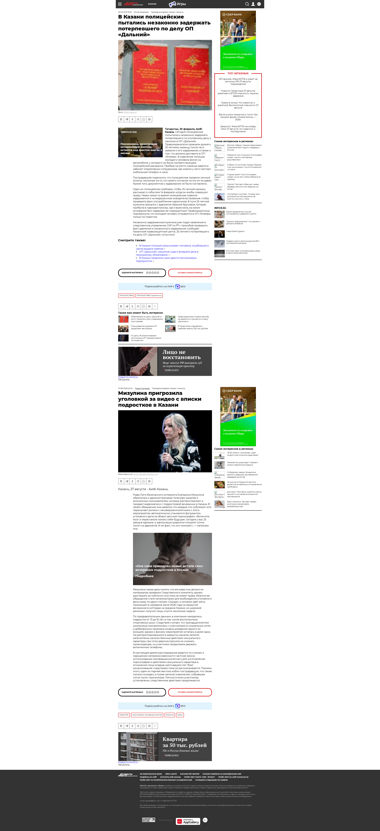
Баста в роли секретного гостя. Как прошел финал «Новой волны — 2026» (238, 117)
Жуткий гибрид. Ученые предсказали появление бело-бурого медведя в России (244, 147)
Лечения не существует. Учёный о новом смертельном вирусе (242, 463)
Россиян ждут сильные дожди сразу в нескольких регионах (243, 252)
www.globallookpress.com (146, 474)
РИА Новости (130, 112)
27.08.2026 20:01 (125, 388)
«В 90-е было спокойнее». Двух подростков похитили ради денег (242, 454)
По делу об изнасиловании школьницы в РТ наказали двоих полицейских (146, 338)
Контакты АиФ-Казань (170, 777)
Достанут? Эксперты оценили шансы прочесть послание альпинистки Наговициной (244, 494)
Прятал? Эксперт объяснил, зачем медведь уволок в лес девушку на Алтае (243, 186)
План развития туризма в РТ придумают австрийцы (144, 327)
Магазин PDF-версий (189, 774)
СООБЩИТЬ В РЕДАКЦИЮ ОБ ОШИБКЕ (211, 780)
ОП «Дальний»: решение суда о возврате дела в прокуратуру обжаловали (167, 253)
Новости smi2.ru (128, 377)
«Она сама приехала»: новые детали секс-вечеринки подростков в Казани (169, 568)
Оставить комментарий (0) (190, 273)
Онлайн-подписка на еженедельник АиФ (222, 774)
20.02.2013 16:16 (125, 12)
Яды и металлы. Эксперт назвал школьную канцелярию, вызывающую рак (241, 503)
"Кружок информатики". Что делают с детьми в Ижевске (243, 223)
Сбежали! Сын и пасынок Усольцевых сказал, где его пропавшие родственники (244, 157)
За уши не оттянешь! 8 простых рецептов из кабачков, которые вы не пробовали (244, 484)
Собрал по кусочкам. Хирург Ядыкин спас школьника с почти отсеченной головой (244, 167)
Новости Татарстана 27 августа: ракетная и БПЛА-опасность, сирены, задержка (238, 93)
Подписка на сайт (148, 777)
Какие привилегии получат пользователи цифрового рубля (241, 213)
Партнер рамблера (165, 820)
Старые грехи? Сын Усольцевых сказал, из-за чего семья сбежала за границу (243, 176)
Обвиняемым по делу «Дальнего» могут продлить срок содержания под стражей (147, 319)
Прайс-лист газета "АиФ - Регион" (199, 777)
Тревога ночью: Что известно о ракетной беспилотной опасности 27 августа (238, 105)
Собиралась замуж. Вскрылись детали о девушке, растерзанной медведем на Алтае (242, 474)
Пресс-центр (171, 774)
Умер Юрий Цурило (235, 231)
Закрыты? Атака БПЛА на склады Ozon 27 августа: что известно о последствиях (238, 129)
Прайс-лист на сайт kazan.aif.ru (233, 777)
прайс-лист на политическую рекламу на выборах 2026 (166, 780)
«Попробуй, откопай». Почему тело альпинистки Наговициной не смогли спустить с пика (243, 196)
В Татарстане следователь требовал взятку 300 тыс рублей (193, 327)
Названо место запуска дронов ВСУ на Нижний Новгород (242, 242)
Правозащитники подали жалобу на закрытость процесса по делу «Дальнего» (193, 319)
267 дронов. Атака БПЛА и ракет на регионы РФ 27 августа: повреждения (238, 81)
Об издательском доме (151, 774)
